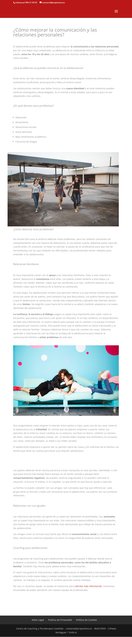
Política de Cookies (86, 619)
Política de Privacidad (60, 619)
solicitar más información (88, 586)
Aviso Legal (38, 619)
